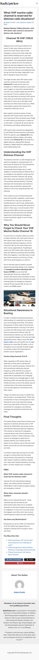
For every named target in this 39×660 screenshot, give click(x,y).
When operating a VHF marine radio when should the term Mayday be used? (20, 542)
